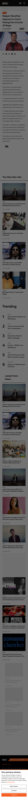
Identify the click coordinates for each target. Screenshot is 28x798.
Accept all (14, 794)
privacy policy (11, 782)
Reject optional (14, 786)
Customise (14, 790)
